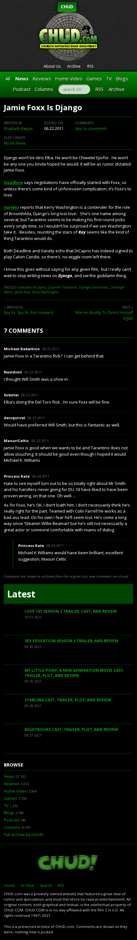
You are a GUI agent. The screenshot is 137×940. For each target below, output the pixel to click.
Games (94, 78)
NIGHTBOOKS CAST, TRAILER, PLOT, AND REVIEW (71, 729)
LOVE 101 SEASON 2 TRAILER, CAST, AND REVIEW (71, 611)
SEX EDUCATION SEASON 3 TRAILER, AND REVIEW (72, 641)
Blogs (122, 78)
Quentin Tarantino (62, 287)
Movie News (14, 143)
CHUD (67, 6)
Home (9, 885)
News (22, 78)
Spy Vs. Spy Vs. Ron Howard (28, 312)
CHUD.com (68, 863)
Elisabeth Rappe (18, 128)
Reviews (41, 78)
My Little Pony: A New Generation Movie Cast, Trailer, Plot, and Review (74, 673)
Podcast (22, 89)
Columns (44, 89)
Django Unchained (93, 287)
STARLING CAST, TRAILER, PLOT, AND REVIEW (68, 700)
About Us (52, 66)
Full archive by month (24, 834)
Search (46, 885)
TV (109, 78)
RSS (90, 66)
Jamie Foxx (22, 292)
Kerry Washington (45, 292)
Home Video (69, 78)
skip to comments (91, 128)
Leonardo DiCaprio (32, 287)
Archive (74, 66)
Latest (21, 594)
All (7, 78)
